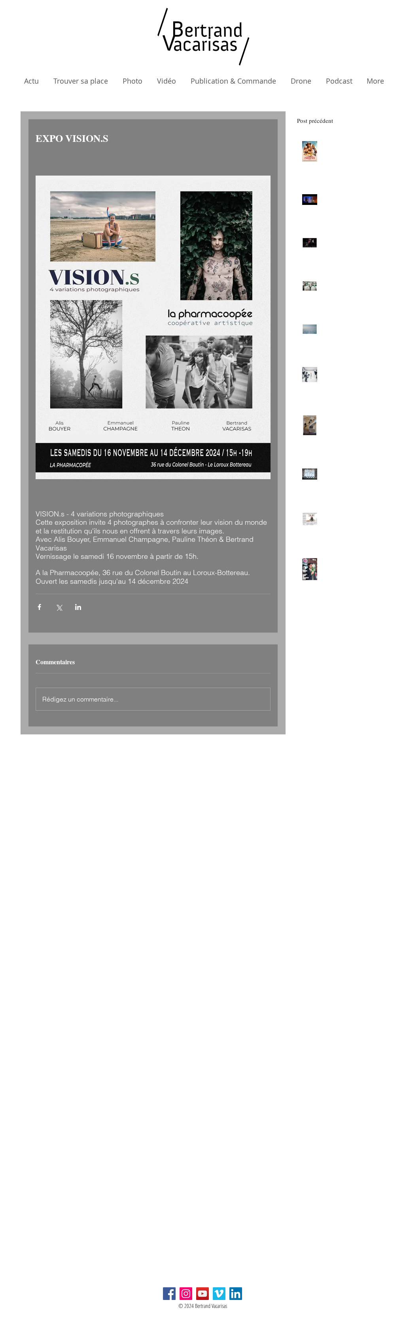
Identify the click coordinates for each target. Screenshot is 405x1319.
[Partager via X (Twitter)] (58, 607)
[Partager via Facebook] (39, 607)
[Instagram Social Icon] (186, 1293)
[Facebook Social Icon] (169, 1293)
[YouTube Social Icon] (202, 1293)
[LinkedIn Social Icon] (235, 1293)
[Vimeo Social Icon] (219, 1293)
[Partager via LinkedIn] (78, 607)
